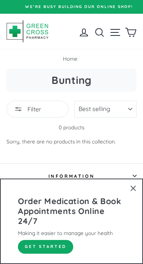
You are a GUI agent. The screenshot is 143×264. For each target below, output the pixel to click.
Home (70, 58)
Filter (33, 109)
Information (71, 176)
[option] (74, 7)
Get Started (45, 246)
